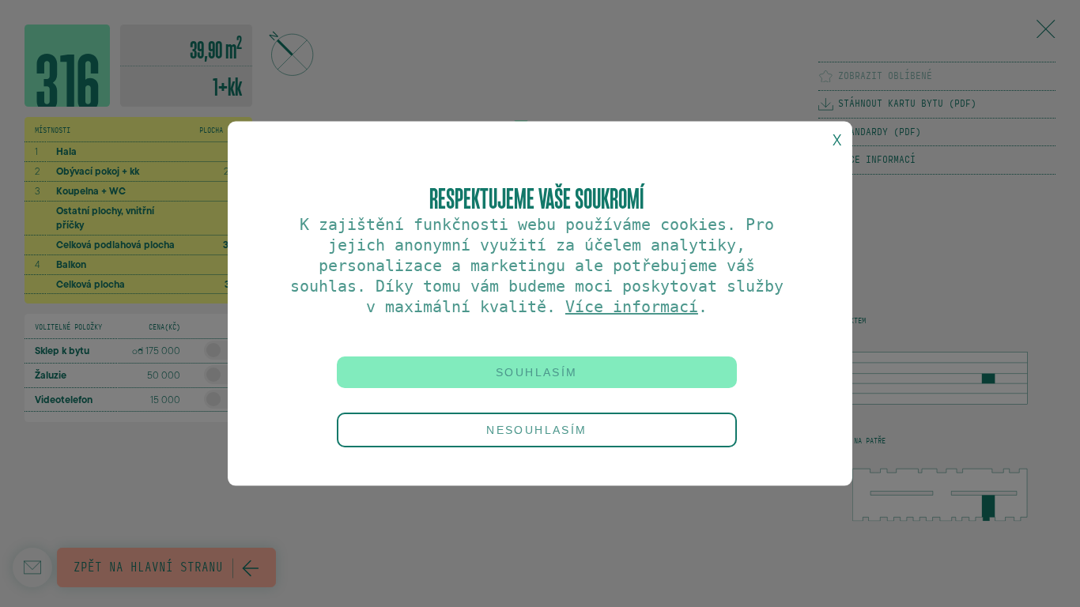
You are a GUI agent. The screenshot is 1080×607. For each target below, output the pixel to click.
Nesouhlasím (536, 430)
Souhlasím (537, 371)
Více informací (631, 305)
